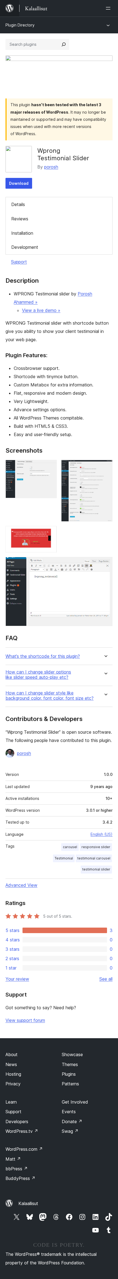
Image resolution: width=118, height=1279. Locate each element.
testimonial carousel (93, 858)
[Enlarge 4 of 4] (105, 564)
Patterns (70, 1083)
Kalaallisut (28, 1203)
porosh (51, 167)
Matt (13, 1159)
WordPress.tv (21, 1131)
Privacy (13, 1083)
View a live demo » (41, 310)
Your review (17, 979)
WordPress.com (24, 1149)
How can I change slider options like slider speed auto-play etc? (38, 674)
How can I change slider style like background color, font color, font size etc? (49, 695)
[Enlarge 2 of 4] (105, 467)
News (11, 1064)
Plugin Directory (20, 25)
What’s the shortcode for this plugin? (42, 656)
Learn (11, 1102)
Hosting (13, 1074)
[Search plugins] (63, 44)
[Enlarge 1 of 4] (49, 467)
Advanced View (21, 885)
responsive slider (96, 847)
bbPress (16, 1168)
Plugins (69, 1074)
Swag (70, 1131)
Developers (16, 1121)
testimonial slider (96, 869)
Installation (22, 233)
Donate (72, 1121)
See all (106, 979)
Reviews (19, 218)
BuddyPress (20, 1178)
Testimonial (64, 858)
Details (18, 204)
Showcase (72, 1054)
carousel (70, 847)
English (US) (102, 834)
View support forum (25, 1020)
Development (24, 247)
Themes (70, 1064)
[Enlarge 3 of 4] (49, 533)
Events (69, 1111)
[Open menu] (109, 8)
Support (19, 262)
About (11, 1054)
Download (19, 183)
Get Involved (75, 1102)
